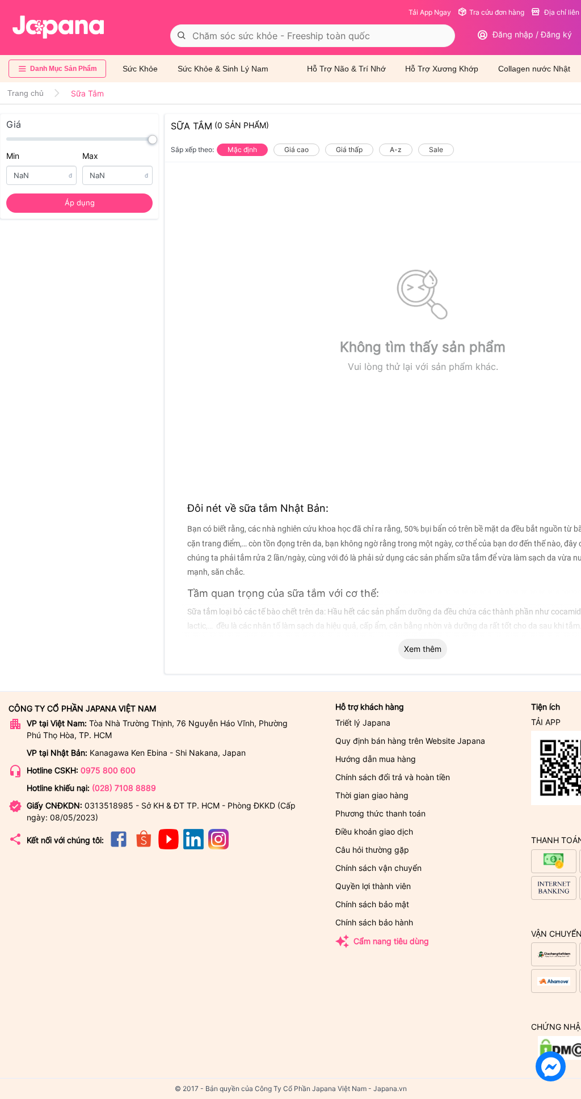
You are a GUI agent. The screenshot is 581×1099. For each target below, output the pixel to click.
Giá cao (296, 149)
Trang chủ (25, 93)
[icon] (118, 846)
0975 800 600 (108, 770)
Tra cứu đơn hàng (496, 12)
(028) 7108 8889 (124, 788)
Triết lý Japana (362, 722)
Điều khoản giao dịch (374, 831)
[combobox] (312, 35)
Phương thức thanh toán (380, 813)
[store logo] (58, 27)
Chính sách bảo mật (372, 904)
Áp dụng (80, 202)
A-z (396, 149)
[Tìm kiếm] (181, 35)
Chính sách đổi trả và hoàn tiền (392, 777)
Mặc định (242, 149)
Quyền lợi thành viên (373, 886)
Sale (436, 149)
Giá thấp (349, 149)
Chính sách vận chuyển (378, 868)
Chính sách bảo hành (374, 922)
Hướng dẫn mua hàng (375, 759)
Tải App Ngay (430, 12)
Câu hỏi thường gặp (372, 849)
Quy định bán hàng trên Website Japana (410, 741)
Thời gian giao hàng (372, 795)
